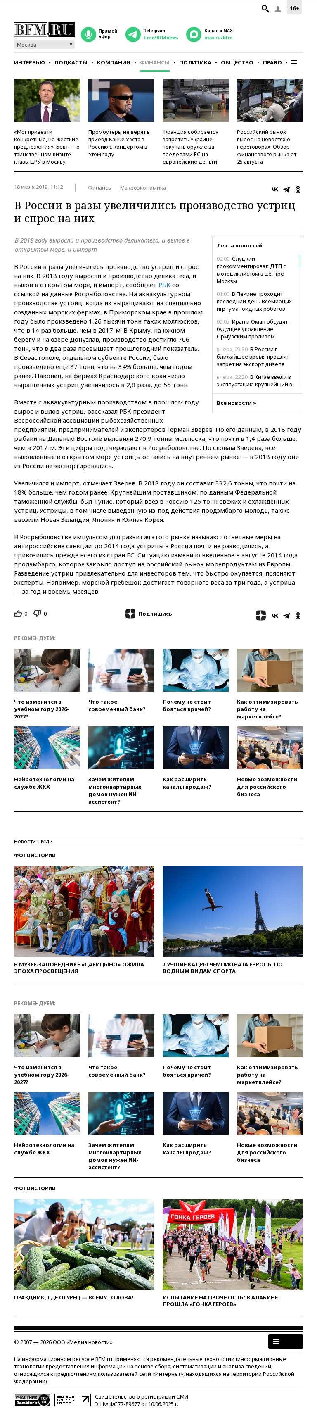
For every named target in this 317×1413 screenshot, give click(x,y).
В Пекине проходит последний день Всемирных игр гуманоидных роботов (254, 301)
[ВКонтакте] (275, 189)
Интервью (29, 62)
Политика (195, 62)
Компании (113, 62)
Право (272, 62)
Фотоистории (35, 855)
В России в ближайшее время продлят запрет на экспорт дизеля (253, 356)
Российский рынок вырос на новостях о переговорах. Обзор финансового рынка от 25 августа (266, 146)
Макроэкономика (143, 187)
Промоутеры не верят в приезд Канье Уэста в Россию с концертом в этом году (119, 143)
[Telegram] (286, 189)
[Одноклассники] (298, 189)
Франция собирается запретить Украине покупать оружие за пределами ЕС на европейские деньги (190, 146)
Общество (237, 62)
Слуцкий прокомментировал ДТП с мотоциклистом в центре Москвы (251, 270)
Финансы (155, 62)
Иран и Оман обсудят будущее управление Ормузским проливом (252, 329)
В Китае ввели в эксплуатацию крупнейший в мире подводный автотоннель (257, 384)
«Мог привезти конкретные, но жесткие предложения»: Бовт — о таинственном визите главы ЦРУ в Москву (47, 146)
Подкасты (71, 62)
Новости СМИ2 (33, 841)
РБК (164, 285)
